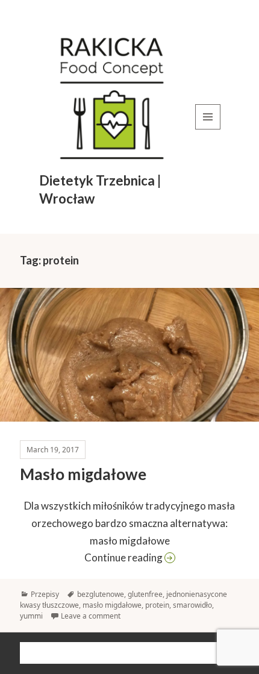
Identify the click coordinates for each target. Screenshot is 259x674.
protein (157, 605)
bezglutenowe (100, 594)
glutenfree (145, 594)
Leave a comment (90, 616)
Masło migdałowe (83, 474)
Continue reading (161, 557)
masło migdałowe (112, 605)
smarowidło (192, 605)
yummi (31, 616)
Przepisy (45, 594)
